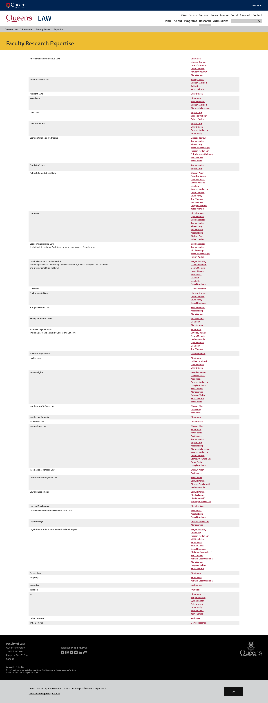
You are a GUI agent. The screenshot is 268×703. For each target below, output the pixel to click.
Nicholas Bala (197, 213)
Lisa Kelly (195, 280)
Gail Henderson (198, 219)
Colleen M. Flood (199, 82)
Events (193, 15)
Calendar (204, 15)
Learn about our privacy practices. (44, 693)
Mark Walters (197, 75)
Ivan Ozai (195, 589)
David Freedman (198, 264)
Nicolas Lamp (197, 232)
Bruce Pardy (196, 195)
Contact (257, 15)
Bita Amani (196, 58)
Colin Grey (196, 86)
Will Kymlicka (197, 539)
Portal (234, 15)
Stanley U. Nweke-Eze (201, 458)
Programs (190, 21)
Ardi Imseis (196, 274)
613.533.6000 (79, 647)
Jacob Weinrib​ (197, 398)
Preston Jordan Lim (200, 130)
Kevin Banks (196, 160)
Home (168, 21)
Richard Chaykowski (200, 484)
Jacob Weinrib (197, 89)
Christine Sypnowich (200, 552)
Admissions (220, 21)
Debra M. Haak (198, 179)
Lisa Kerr (195, 186)
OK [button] (233, 691)
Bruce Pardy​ (196, 133)
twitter (76, 652)
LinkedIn (81, 652)
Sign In (254, 5)
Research (205, 21)
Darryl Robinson (198, 284)
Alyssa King (196, 112)
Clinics (244, 15)
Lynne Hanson (197, 216)
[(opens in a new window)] (16, 5)
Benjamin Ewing (198, 261)
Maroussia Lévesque (200, 108)
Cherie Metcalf (197, 68)
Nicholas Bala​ (197, 506)
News (214, 15)
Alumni (224, 15)
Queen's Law (11, 29)
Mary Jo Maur (197, 325)
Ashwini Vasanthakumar (202, 154)
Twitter (72, 652)
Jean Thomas (197, 199)
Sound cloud (85, 652)
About (178, 21)
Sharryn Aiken (197, 79)
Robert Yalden (197, 119)
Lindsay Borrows (198, 62)
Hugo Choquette (198, 65)
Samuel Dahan (198, 101)
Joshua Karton (197, 141)
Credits (21, 667)
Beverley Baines (198, 176)
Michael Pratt (197, 236)
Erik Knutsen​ (197, 93)
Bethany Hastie (198, 182)
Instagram (67, 652)
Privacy (9, 667)
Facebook (63, 652)
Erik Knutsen (197, 126)
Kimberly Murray (199, 71)
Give (184, 15)
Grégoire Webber (199, 115)
